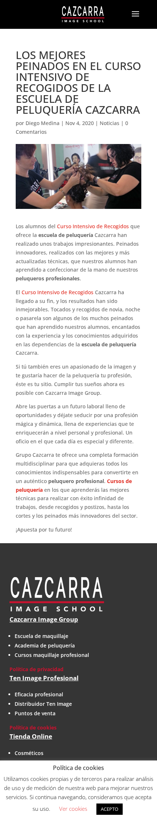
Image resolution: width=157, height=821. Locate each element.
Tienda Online (30, 736)
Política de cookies (33, 727)
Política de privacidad (36, 669)
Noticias (109, 123)
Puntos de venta (35, 713)
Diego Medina (43, 123)
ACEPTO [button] (109, 809)
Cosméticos (29, 753)
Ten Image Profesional (43, 678)
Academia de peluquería (45, 645)
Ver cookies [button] (73, 808)
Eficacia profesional (39, 694)
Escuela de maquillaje (41, 636)
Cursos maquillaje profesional (52, 654)
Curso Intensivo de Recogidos (93, 226)
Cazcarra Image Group (43, 619)
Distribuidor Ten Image (43, 703)
